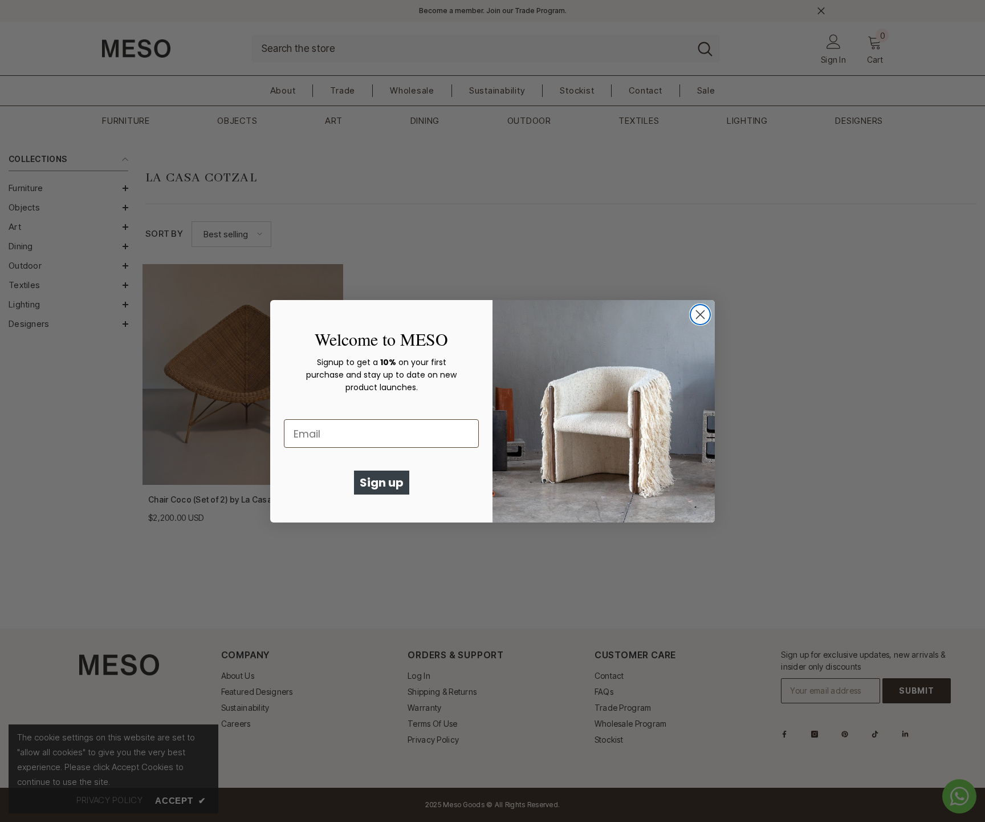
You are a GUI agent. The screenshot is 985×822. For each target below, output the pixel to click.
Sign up (382, 483)
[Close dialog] (700, 315)
